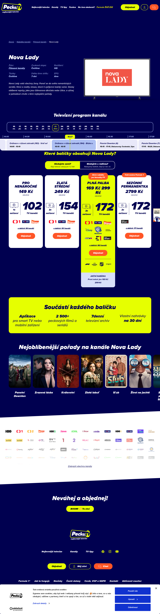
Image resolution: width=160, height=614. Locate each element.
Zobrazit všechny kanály (80, 466)
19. (31, 127)
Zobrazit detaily (39, 603)
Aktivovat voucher (132, 581)
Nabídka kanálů (23, 41)
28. (85, 127)
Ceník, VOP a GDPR (95, 581)
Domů (11, 41)
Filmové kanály (39, 41)
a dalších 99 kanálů (26, 228)
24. (62, 127)
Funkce (72, 7)
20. (37, 127)
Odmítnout (133, 607)
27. (80, 127)
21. (43, 127)
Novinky (58, 581)
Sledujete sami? (63, 165)
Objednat (130, 7)
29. (91, 127)
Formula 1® (24, 581)
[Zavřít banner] (156, 588)
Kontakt (114, 581)
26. (74, 127)
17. (20, 127)
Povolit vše (133, 591)
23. (56, 127)
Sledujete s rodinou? (97, 165)
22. (49, 127)
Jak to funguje (42, 581)
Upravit (131, 599)
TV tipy (63, 7)
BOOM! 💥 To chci (80, 508)
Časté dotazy (73, 581)
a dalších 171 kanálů (134, 228)
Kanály (55, 7)
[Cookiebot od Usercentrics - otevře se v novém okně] (16, 609)
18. (25, 127)
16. (14, 127)
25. (68, 127)
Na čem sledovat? (86, 7)
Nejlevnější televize (41, 7)
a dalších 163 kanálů (98, 245)
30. (97, 127)
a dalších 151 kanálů (62, 228)
